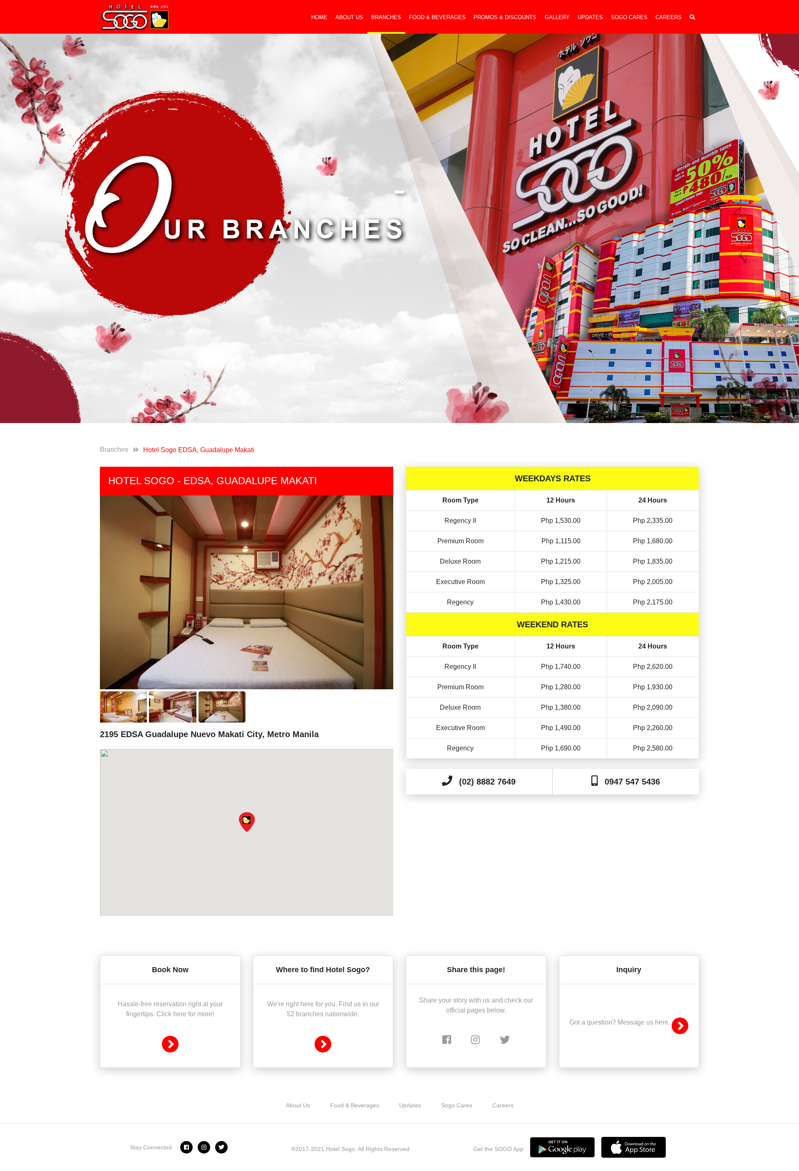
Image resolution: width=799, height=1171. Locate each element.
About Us (349, 17)
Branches (386, 17)
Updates (590, 17)
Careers (668, 17)
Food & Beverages (437, 17)
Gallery (557, 17)
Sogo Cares (629, 17)
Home (319, 17)
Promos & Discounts (505, 17)
